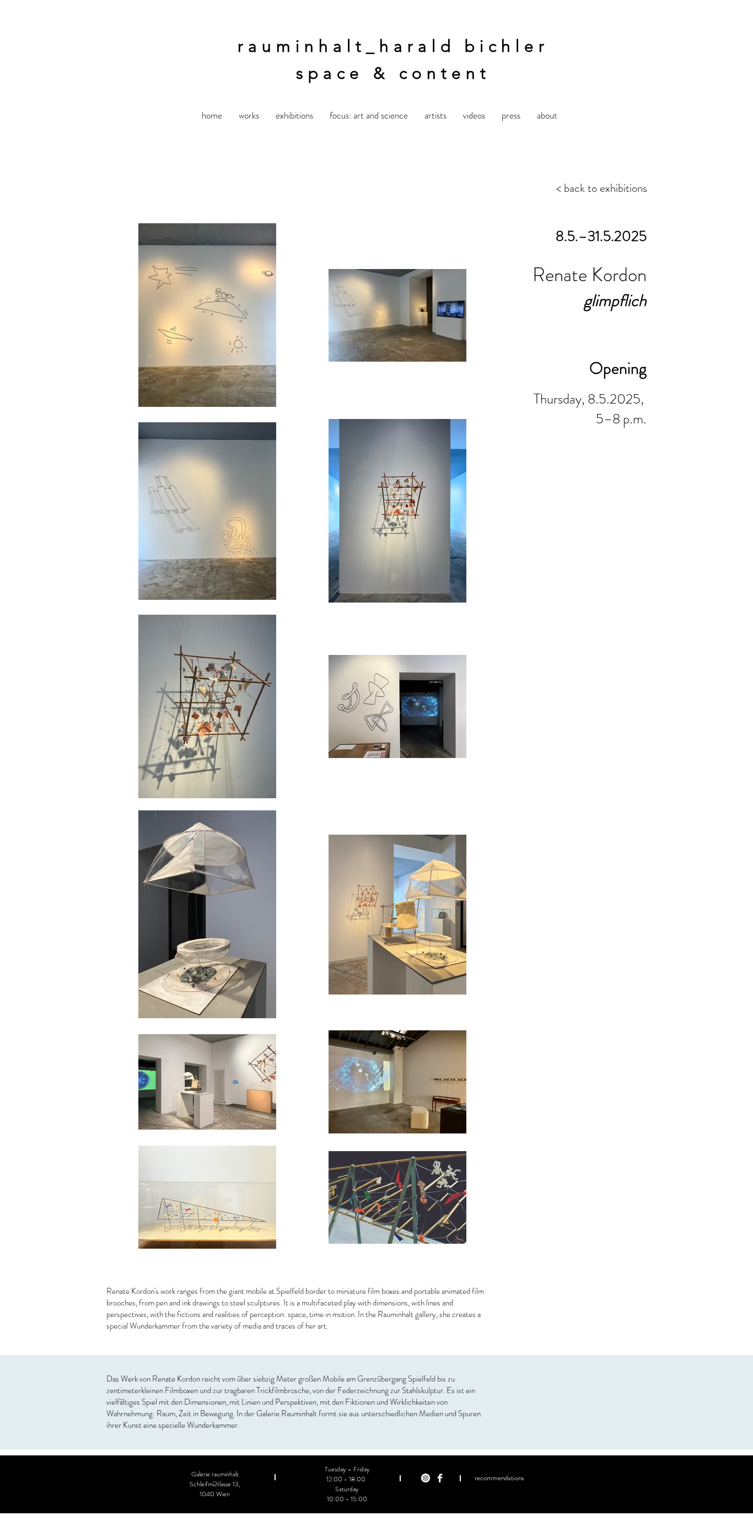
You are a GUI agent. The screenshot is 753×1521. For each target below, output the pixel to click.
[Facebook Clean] (439, 1478)
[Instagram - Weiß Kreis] (425, 1478)
